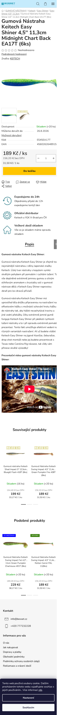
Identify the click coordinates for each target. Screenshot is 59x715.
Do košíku (29, 171)
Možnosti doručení (11, 135)
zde (40, 690)
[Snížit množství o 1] (38, 158)
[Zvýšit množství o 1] (53, 158)
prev (3, 455)
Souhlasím (28, 707)
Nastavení (28, 697)
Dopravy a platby (12, 652)
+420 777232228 (21, 626)
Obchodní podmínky (14, 656)
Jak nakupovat (10, 647)
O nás (6, 643)
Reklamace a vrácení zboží (17, 666)
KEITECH (15, 58)
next (55, 455)
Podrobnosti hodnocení (14, 54)
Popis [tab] (29, 244)
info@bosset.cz (19, 619)
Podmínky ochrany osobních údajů (21, 661)
